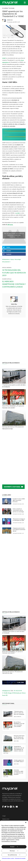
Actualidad (5, 8)
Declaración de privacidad (20, 858)
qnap (12, 259)
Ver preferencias (12, 854)
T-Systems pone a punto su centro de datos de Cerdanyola (19, 713)
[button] (26, 822)
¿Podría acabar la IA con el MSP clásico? (19, 761)
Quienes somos (5, 819)
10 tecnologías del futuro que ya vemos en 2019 (14, 272)
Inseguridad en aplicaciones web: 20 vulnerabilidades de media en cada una (19, 749)
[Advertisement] (14, 340)
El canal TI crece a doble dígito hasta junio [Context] (19, 500)
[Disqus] (14, 455)
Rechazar (12, 850)
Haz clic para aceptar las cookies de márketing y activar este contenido (14, 235)
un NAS (18, 213)
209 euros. (10, 224)
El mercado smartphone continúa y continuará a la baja (14, 284)
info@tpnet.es (6, 690)
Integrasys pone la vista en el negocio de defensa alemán (19, 529)
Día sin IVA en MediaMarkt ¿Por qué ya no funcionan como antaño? (19, 724)
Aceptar (12, 846)
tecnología (18, 259)
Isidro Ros (14, 304)
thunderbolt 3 (6, 261)
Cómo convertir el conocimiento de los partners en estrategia (18, 510)
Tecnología (11, 8)
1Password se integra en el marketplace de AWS (19, 519)
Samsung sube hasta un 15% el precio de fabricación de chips (19, 737)
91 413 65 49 (18, 690)
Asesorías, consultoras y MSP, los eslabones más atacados (18, 772)
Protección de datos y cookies (8, 858)
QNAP (4, 58)
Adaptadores (6, 259)
